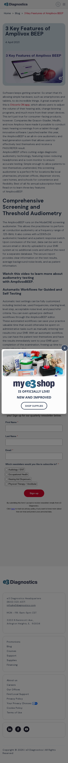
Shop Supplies (34, 405)
